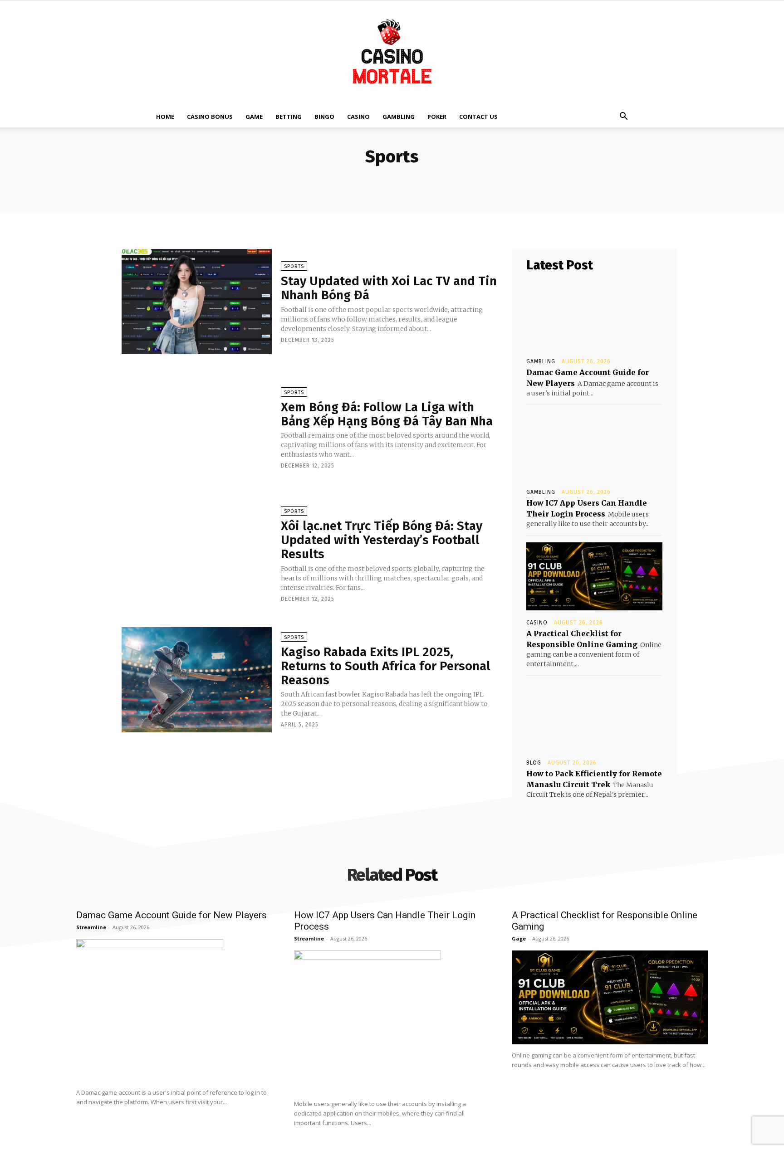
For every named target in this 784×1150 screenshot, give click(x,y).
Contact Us (478, 116)
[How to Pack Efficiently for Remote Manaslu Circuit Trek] (594, 716)
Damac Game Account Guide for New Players (171, 915)
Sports (294, 266)
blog (533, 762)
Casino (358, 116)
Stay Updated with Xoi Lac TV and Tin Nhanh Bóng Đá (389, 287)
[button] (623, 117)
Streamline (91, 927)
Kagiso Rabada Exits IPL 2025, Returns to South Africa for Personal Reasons (385, 665)
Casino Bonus (210, 116)
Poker (436, 116)
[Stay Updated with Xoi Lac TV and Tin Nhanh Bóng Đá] (197, 301)
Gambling (398, 116)
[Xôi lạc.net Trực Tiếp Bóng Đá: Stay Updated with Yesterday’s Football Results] (197, 553)
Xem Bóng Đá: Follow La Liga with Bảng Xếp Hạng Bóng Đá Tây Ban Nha (387, 414)
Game (254, 116)
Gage (519, 938)
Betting (288, 116)
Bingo (324, 116)
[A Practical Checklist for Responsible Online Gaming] (594, 576)
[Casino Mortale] (392, 53)
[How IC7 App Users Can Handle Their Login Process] (594, 446)
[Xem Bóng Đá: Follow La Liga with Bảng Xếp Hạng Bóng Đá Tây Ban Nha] (197, 427)
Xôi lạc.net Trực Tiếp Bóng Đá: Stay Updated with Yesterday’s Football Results (381, 539)
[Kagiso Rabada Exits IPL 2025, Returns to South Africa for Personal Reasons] (197, 679)
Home (165, 116)
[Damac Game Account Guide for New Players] (594, 315)
